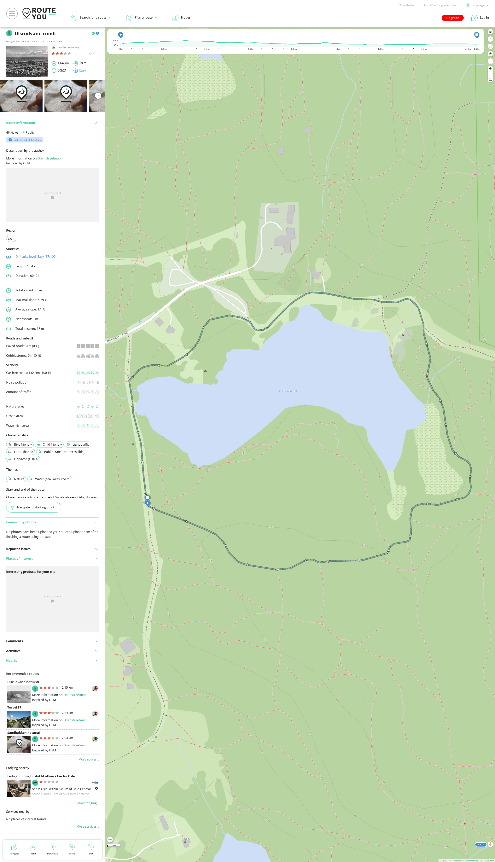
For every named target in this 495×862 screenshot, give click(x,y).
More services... (87, 826)
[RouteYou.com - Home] (39, 13)
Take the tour (408, 5)
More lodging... (88, 803)
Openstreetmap (49, 158)
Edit (91, 853)
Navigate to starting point (35, 507)
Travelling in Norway (67, 47)
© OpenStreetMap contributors (479, 860)
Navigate (14, 853)
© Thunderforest (456, 860)
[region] (300, 444)
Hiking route (12, 41)
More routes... (89, 759)
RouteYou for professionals (441, 5)
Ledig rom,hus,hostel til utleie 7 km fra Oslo (41, 776)
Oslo (33, 41)
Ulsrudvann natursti (23, 682)
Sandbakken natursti (23, 733)
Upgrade (452, 18)
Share (72, 853)
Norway (25, 41)
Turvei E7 (14, 707)
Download (52, 853)
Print (33, 853)
